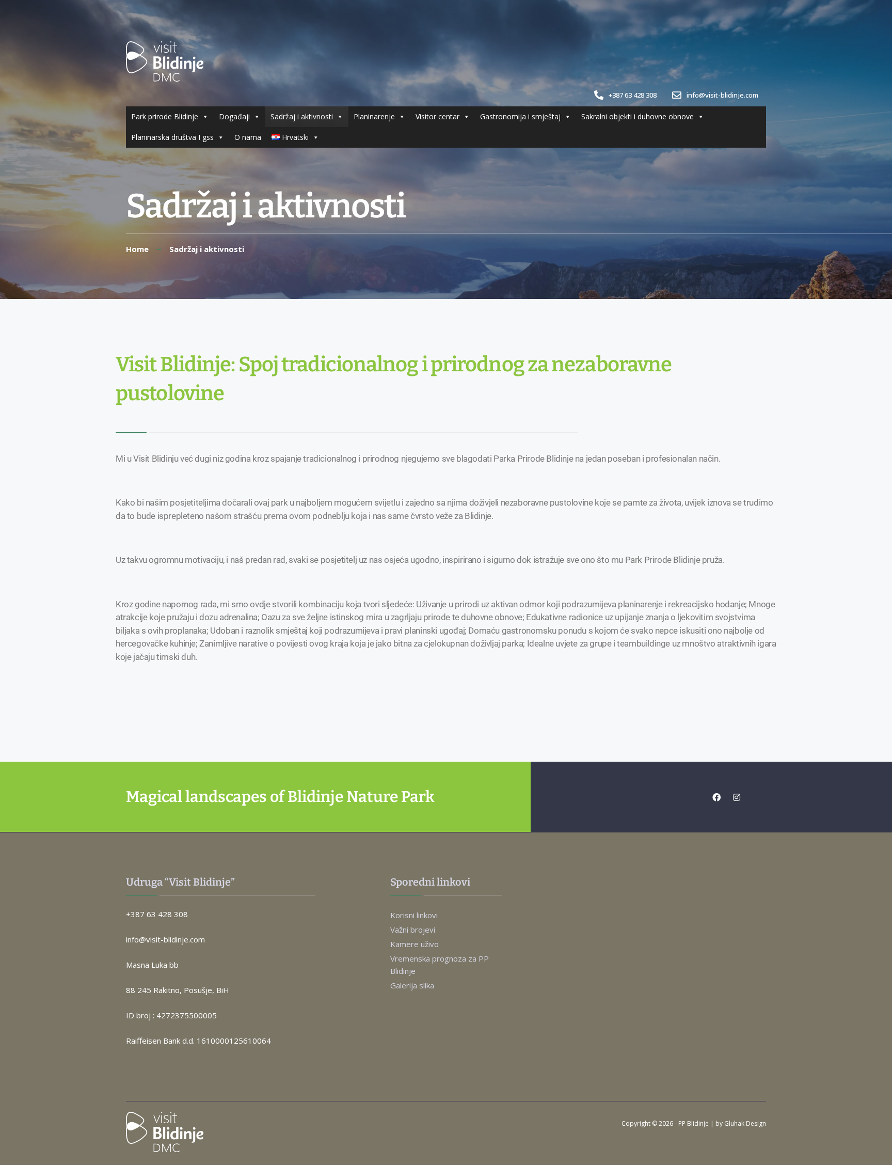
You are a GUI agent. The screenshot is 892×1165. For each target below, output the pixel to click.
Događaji (234, 116)
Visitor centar (437, 116)
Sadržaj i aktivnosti (301, 116)
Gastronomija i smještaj (520, 116)
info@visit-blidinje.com (721, 95)
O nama (247, 137)
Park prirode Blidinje (164, 116)
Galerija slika (412, 985)
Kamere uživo (414, 944)
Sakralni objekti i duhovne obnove (637, 116)
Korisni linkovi (414, 915)
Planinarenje (374, 116)
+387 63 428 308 (632, 95)
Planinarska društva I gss (172, 137)
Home (137, 249)
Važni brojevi (412, 929)
